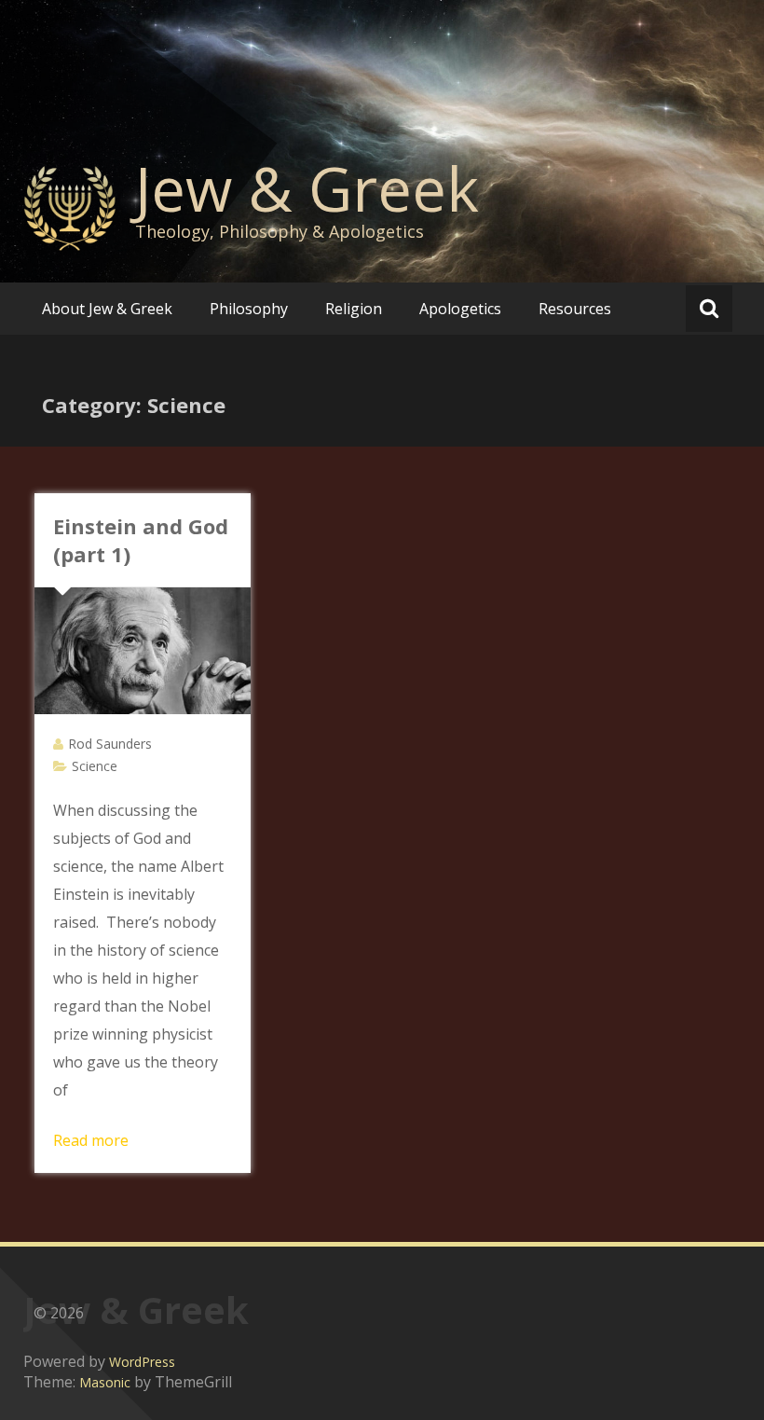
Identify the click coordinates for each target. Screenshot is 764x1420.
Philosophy (249, 308)
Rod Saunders (110, 743)
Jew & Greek (307, 188)
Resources (575, 308)
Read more (91, 1140)
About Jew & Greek (107, 308)
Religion (353, 308)
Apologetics (460, 308)
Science (94, 766)
